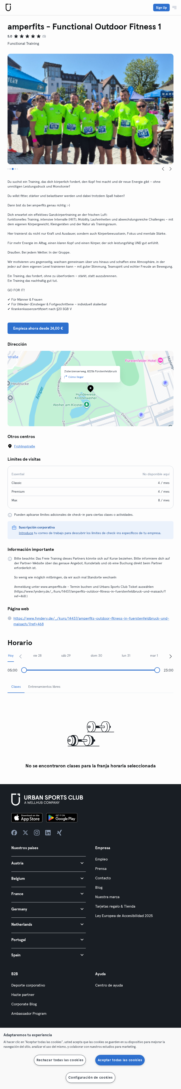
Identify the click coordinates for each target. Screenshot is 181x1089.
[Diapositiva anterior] (163, 169)
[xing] (59, 832)
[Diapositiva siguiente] (170, 169)
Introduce (26, 533)
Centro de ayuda (109, 985)
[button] (48, 863)
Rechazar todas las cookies (60, 1060)
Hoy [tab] (10, 655)
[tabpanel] (90, 734)
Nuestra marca (107, 896)
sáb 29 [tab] (66, 655)
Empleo (101, 859)
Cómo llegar (76, 377)
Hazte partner (22, 994)
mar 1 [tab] (154, 655)
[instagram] (37, 832)
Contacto (103, 878)
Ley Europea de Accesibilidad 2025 (124, 915)
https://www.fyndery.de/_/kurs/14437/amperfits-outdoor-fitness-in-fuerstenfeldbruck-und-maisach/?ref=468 (91, 621)
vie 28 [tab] (37, 655)
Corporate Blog (24, 1004)
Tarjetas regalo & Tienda (115, 906)
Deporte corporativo (28, 985)
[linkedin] (48, 832)
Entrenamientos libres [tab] (44, 686)
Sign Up (161, 7)
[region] (90, 1058)
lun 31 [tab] (126, 655)
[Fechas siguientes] (170, 656)
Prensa (101, 868)
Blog (99, 887)
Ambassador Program (28, 1013)
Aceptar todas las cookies (120, 1060)
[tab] (10, 169)
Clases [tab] (16, 686)
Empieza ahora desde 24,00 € (38, 328)
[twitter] (25, 832)
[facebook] (14, 832)
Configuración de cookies (90, 1077)
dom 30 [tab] (96, 655)
